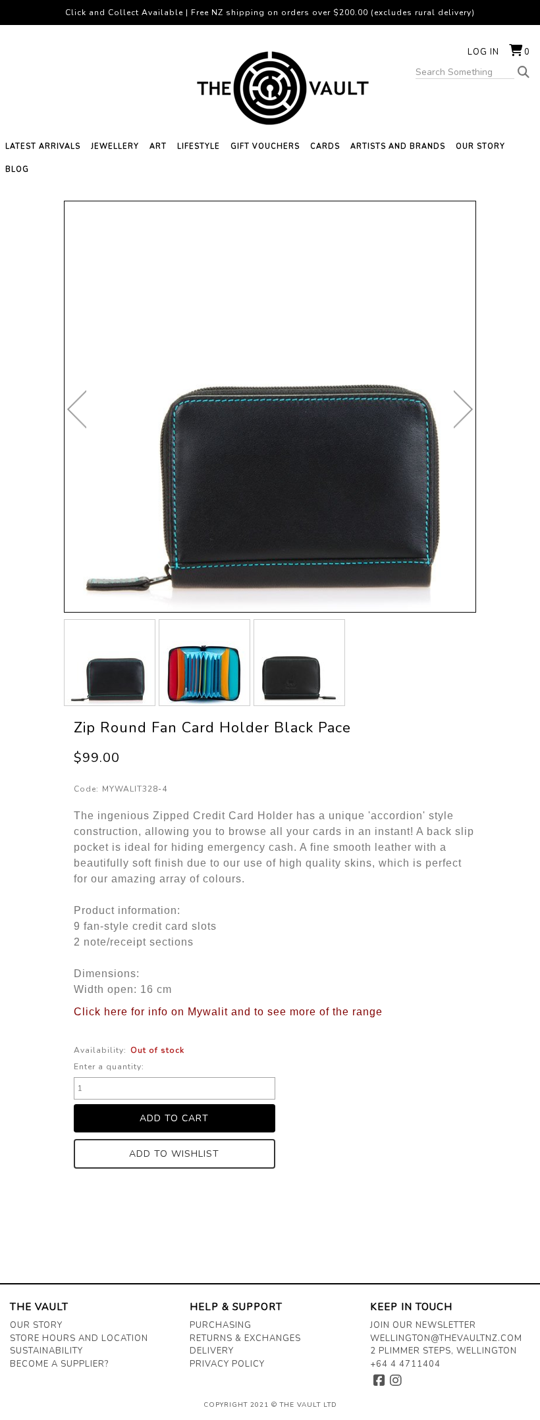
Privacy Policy (227, 1364)
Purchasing (221, 1325)
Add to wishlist (174, 1154)
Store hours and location (79, 1338)
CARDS (325, 146)
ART (158, 146)
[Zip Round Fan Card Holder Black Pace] (110, 662)
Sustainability (46, 1351)
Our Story (36, 1325)
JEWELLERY (115, 146)
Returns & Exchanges (245, 1338)
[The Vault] (270, 88)
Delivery (212, 1351)
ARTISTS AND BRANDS (397, 146)
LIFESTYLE (198, 146)
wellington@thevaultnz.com (446, 1338)
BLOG (17, 169)
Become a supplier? (59, 1364)
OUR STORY (480, 146)
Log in (483, 52)
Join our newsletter (423, 1325)
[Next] (463, 409)
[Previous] (76, 409)
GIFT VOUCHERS (265, 146)
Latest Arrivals (42, 146)
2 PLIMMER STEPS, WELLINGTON (443, 1351)
